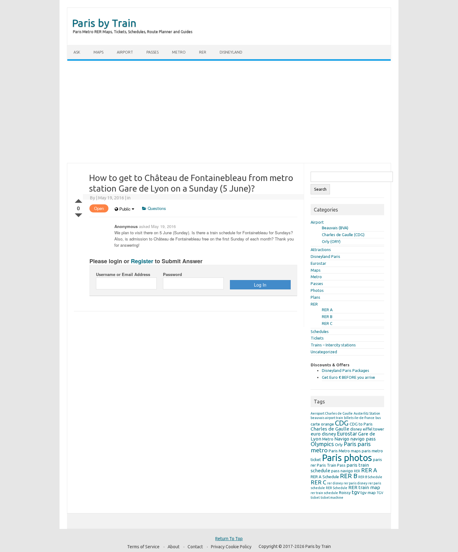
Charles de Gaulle (330, 428)
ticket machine (332, 497)
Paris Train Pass (331, 465)
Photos (317, 290)
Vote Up (78, 200)
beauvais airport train (327, 418)
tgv (356, 492)
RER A (327, 309)
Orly (339, 444)
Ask (77, 52)
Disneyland (231, 52)
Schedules (320, 331)
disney (356, 429)
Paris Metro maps (345, 451)
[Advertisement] (229, 111)
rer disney (335, 483)
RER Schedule (336, 488)
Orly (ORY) (331, 241)
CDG (342, 423)
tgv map (368, 492)
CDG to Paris (361, 424)
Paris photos (347, 458)
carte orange (322, 424)
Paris (350, 444)
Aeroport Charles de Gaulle (332, 413)
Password (172, 274)
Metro (179, 52)
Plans (315, 297)
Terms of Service (143, 546)
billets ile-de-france (359, 418)
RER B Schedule (370, 477)
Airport (125, 52)
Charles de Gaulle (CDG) (343, 234)
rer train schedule (324, 493)
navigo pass (363, 438)
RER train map (364, 487)
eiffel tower (373, 429)
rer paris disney (355, 483)
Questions (156, 208)
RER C (327, 323)
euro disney (323, 433)
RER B (327, 316)
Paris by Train (104, 23)
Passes (152, 52)
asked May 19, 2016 (157, 226)
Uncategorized (324, 352)
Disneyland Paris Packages (345, 370)
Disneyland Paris (325, 256)
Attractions (321, 249)
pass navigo (342, 471)
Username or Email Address (123, 274)
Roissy (345, 492)
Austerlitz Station (367, 413)
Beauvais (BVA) (335, 228)
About (173, 546)
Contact (195, 546)
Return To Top (229, 538)
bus (378, 418)
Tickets (317, 338)
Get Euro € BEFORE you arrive (348, 377)
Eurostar (318, 263)
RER (202, 52)
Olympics (322, 444)
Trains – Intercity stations (333, 345)
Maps (98, 52)
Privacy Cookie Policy (231, 546)
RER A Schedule (325, 476)
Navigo (341, 438)
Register (142, 261)
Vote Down (78, 214)
